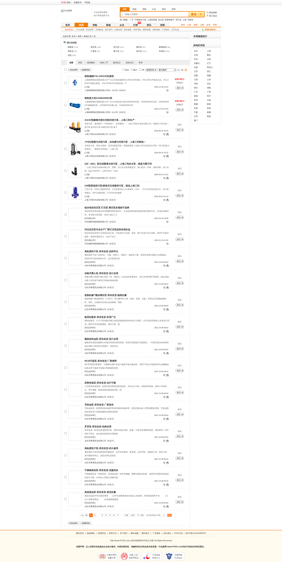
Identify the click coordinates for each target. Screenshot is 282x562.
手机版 (87, 2)
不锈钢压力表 (140, 20)
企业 (122, 25)
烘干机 (178, 20)
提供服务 (91, 62)
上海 (184, 20)
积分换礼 (167, 533)
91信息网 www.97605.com (170, 546)
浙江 (209, 71)
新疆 (209, 112)
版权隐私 (91, 533)
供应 (81, 25)
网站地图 (135, 533)
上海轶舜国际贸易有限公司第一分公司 (101, 90)
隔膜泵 (71, 47)
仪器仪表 (118, 29)
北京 (196, 51)
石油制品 (99, 29)
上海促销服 (152, 20)
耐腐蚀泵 (163, 47)
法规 (202, 25)
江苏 (196, 71)
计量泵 (93, 51)
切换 (68, 2)
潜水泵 (139, 51)
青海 (209, 108)
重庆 (209, 55)
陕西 (209, 104)
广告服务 (156, 533)
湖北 (196, 88)
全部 (71, 62)
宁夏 (196, 112)
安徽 (196, 75)
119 (132, 515)
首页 (67, 25)
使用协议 (102, 533)
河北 (196, 59)
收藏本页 (78, 2)
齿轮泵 (93, 47)
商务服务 (128, 29)
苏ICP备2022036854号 (196, 533)
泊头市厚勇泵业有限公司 (95, 265)
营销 (215, 25)
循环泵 (139, 47)
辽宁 (209, 63)
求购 (95, 25)
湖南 (209, 88)
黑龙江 (210, 67)
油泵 (70, 55)
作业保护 (90, 29)
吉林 (196, 67)
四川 (209, 96)
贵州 (196, 100)
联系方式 (113, 533)
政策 (208, 25)
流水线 (161, 20)
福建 (209, 75)
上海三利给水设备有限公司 (96, 134)
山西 (209, 59)
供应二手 (104, 62)
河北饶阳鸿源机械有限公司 (96, 222)
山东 (209, 79)
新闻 (183, 25)
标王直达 (213, 16)
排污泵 (116, 47)
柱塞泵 (162, 51)
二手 (131, 20)
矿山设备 (80, 29)
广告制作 (166, 29)
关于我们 (124, 533)
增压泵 (71, 51)
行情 (135, 25)
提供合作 (130, 62)
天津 (196, 55)
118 (126, 515)
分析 (189, 25)
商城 (108, 25)
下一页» (141, 515)
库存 (141, 62)
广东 (196, 92)
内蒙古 (197, 63)
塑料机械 (147, 29)
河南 (196, 84)
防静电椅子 (170, 20)
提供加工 (117, 62)
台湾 (196, 116)
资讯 (149, 25)
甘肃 (196, 108)
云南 (209, 100)
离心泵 (116, 51)
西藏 (196, 104)
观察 (196, 25)
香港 (209, 116)
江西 (196, 79)
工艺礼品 (175, 29)
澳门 (196, 120)
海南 (196, 96)
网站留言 (145, 533)
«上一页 (84, 515)
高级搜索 (213, 12)
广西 (209, 92)
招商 (162, 25)
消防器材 (156, 29)
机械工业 (88, 36)
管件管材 (137, 29)
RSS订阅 (178, 533)
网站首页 (80, 533)
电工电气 (109, 29)
